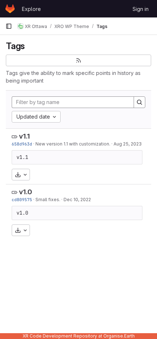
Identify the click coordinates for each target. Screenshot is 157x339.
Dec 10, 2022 (77, 199)
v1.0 (25, 192)
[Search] (139, 102)
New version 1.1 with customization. (72, 144)
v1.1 (24, 136)
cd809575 (22, 199)
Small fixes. (47, 199)
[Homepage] (10, 9)
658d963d (22, 144)
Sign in (141, 9)
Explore (31, 9)
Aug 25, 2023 (128, 144)
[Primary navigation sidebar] (9, 26)
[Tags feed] (78, 60)
